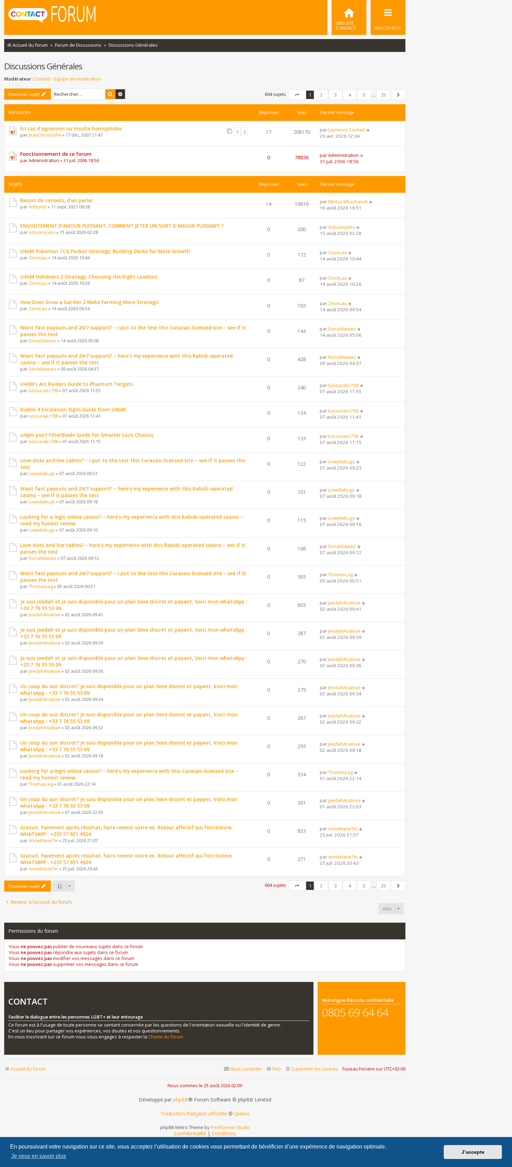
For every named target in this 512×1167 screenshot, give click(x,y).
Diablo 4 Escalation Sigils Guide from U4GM (72, 409)
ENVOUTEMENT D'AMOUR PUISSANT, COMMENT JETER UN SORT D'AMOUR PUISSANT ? (122, 225)
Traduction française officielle (194, 1114)
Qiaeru (241, 1114)
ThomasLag (41, 586)
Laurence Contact (346, 130)
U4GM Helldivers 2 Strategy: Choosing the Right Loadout (88, 276)
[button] (297, 95)
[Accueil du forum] (51, 16)
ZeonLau (38, 257)
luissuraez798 (43, 390)
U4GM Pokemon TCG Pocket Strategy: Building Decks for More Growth (105, 251)
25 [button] (383, 95)
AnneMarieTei (43, 840)
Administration (44, 160)
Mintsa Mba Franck (348, 201)
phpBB (180, 1100)
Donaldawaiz (42, 340)
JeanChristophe (45, 135)
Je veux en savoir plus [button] (38, 1156)
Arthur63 (38, 207)
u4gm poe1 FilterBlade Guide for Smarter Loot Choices (86, 435)
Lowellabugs (42, 473)
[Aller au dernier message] (368, 130)
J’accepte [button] (472, 1152)
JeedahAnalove (45, 614)
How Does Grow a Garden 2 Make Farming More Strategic (89, 302)
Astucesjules (42, 232)
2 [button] (321, 95)
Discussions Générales (43, 66)
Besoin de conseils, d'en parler (56, 200)
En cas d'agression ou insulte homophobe (71, 128)
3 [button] (335, 95)
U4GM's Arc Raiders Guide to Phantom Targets (76, 384)
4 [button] (350, 95)
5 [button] (364, 95)
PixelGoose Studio (230, 1127)
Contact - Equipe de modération (67, 79)
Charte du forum (165, 1037)
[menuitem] (349, 17)
